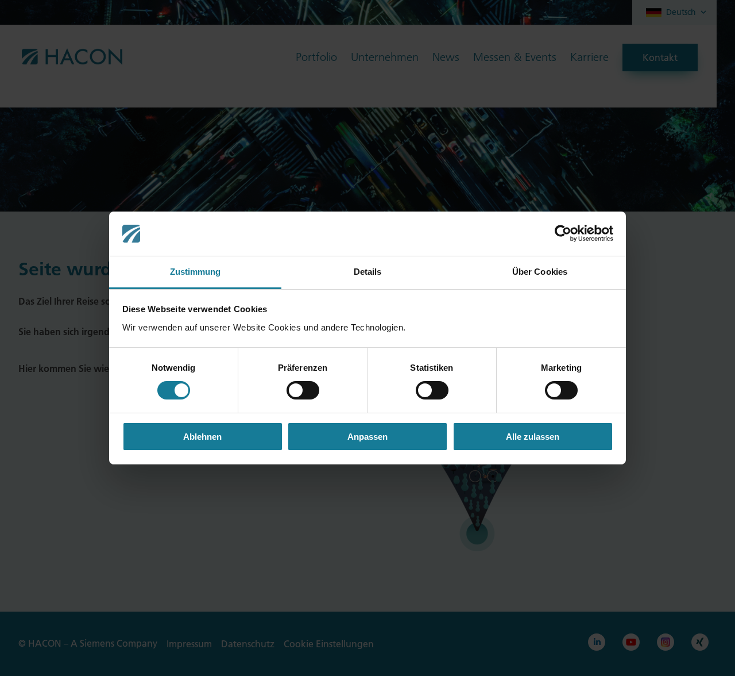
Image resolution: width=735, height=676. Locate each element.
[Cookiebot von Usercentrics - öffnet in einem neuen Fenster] (563, 233)
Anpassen (367, 436)
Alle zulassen (532, 436)
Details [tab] (368, 271)
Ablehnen (202, 436)
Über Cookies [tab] (539, 271)
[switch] (303, 390)
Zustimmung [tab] (195, 271)
